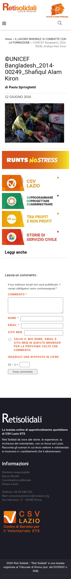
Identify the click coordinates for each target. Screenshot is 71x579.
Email (13, 325)
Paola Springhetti (22, 87)
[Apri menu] (4, 24)
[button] (61, 24)
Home (8, 39)
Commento (17, 294)
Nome (13, 318)
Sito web (15, 332)
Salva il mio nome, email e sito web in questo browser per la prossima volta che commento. (37, 345)
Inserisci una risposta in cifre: (34, 357)
